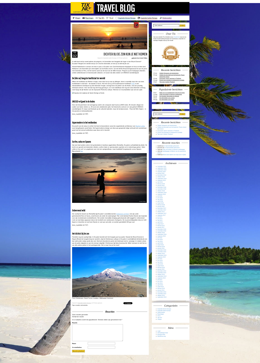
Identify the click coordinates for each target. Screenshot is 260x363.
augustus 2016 (161, 236)
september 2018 (161, 192)
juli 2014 (159, 279)
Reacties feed (161, 334)
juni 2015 (160, 260)
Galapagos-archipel (122, 214)
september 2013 (161, 297)
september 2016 (161, 234)
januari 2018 (160, 206)
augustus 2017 (161, 215)
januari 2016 (160, 248)
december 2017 (161, 208)
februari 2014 (161, 288)
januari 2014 (160, 290)
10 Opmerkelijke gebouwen (171, 146)
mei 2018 (160, 199)
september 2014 (161, 276)
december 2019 (161, 175)
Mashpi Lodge (140, 126)
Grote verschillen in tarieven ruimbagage (170, 94)
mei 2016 (160, 241)
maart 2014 (160, 286)
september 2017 (161, 213)
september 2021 (161, 168)
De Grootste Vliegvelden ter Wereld (169, 96)
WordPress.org (161, 336)
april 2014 (160, 285)
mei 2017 (160, 220)
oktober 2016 (161, 232)
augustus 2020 (161, 171)
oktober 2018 (161, 191)
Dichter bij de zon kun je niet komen (125, 54)
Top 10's (101, 18)
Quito (133, 83)
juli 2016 (159, 238)
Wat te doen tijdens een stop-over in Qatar (174, 154)
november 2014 (161, 272)
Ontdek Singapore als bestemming (169, 73)
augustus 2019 (161, 180)
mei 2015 (160, 262)
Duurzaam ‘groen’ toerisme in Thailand (170, 78)
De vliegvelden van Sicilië (166, 99)
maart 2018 (160, 203)
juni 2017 (160, 218)
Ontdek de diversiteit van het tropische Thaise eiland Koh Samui (172, 75)
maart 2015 (160, 266)
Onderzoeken (167, 18)
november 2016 (161, 231)
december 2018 (161, 187)
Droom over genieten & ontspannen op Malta (171, 80)
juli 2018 (159, 196)
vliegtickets (177, 37)
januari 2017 (160, 227)
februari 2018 (161, 204)
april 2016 (160, 243)
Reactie (74, 323)
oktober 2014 (161, 274)
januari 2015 (160, 269)
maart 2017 (160, 224)
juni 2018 (160, 197)
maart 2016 (160, 245)
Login (159, 331)
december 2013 (161, 292)
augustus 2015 (161, 257)
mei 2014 (160, 283)
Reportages (89, 18)
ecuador (77, 305)
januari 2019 (160, 185)
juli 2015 (159, 258)
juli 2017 (159, 217)
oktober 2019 (161, 177)
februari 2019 (161, 184)
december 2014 (161, 271)
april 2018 (160, 201)
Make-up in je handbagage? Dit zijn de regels (172, 92)
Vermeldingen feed (162, 333)
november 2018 (161, 189)
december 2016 (161, 229)
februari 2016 (161, 246)
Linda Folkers (143, 58)
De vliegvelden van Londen (167, 98)
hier (81, 151)
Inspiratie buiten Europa (149, 18)
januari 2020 (160, 173)
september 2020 (161, 170)
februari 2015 (161, 267)
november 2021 (161, 166)
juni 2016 (160, 239)
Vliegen (77, 18)
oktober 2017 (161, 211)
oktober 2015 (161, 253)
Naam (74, 343)
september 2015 (161, 255)
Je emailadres (77, 347)
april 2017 (160, 222)
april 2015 (160, 264)
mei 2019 (160, 182)
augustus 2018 (161, 194)
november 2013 (161, 293)
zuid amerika (84, 305)
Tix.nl (111, 18)
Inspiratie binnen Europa (126, 18)
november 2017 (161, 210)
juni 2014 (160, 281)
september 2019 (161, 178)
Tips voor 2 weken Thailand (167, 82)
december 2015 (161, 250)
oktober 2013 (161, 295)
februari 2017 (161, 225)
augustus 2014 (161, 278)
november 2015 (161, 251)
